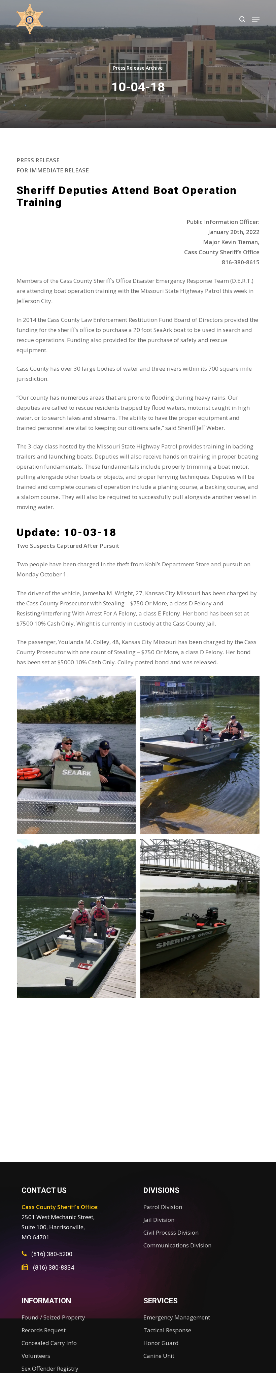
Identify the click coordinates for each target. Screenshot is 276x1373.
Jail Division (158, 1220)
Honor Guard (161, 1343)
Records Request (44, 1330)
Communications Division (177, 1245)
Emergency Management (176, 1317)
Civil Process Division (171, 1232)
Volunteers (36, 1356)
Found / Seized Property (53, 1317)
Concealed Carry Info (49, 1343)
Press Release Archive (138, 68)
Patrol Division (162, 1207)
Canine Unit (158, 1356)
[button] (256, 19)
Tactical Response (167, 1330)
